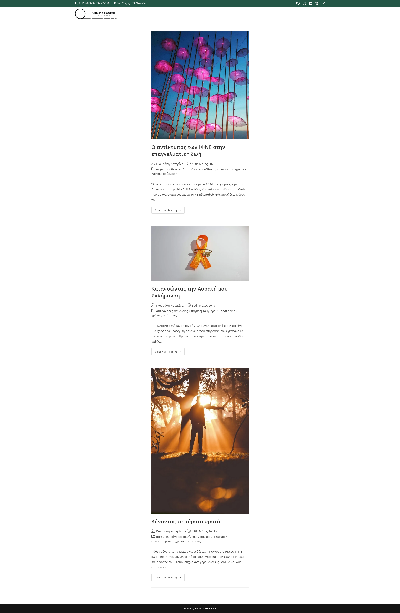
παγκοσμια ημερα (231, 169)
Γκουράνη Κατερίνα (170, 164)
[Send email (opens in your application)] (322, 3)
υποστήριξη (227, 311)
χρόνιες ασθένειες (164, 174)
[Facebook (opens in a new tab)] (298, 3)
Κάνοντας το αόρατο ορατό (185, 521)
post (159, 537)
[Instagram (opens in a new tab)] (304, 3)
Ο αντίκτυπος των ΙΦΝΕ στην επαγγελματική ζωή (188, 150)
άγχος (160, 169)
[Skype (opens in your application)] (317, 3)
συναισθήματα (161, 541)
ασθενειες (174, 169)
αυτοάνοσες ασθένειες (200, 169)
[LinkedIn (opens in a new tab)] (311, 3)
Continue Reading (170, 209)
